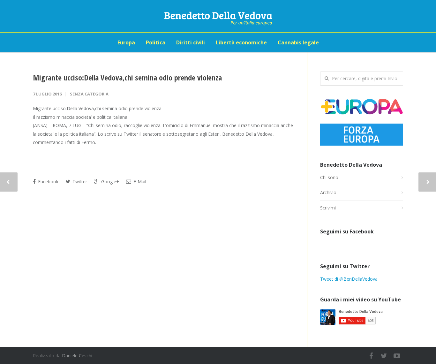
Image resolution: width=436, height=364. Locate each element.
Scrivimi (328, 208)
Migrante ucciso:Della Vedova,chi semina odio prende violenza (127, 77)
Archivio (328, 192)
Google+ (109, 181)
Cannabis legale (298, 42)
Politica (155, 42)
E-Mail (139, 181)
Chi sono (329, 177)
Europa (126, 42)
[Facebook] (371, 355)
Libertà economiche (241, 42)
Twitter (79, 181)
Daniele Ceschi (77, 356)
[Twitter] (384, 355)
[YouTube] (396, 355)
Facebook (47, 181)
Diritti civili (190, 42)
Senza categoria (89, 94)
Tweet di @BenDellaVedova (349, 279)
